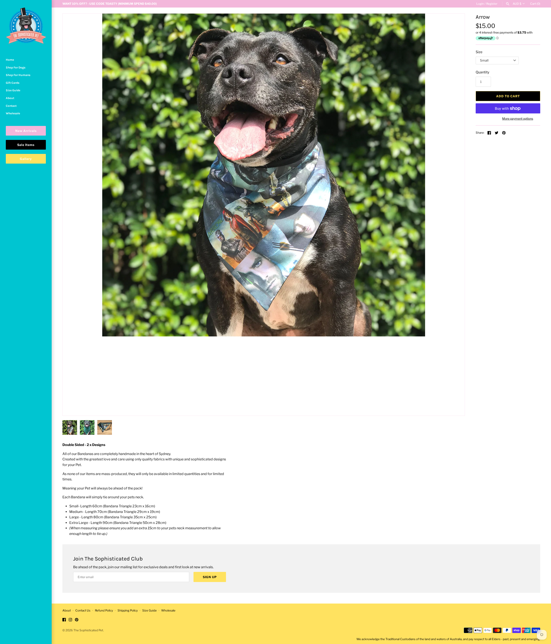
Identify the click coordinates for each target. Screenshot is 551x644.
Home (10, 59)
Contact (11, 105)
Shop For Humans (18, 75)
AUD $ (517, 3)
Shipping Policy (128, 610)
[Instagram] (70, 620)
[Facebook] (64, 620)
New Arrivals (26, 131)
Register (491, 3)
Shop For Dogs (15, 67)
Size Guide (13, 90)
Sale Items (25, 145)
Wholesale (13, 113)
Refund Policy (104, 610)
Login (480, 3)
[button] (455, 406)
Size (479, 52)
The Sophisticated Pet (88, 630)
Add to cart (508, 96)
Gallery (26, 159)
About (10, 98)
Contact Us (82, 610)
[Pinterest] (76, 620)
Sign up (210, 577)
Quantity (482, 72)
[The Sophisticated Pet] (26, 26)
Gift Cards (12, 82)
